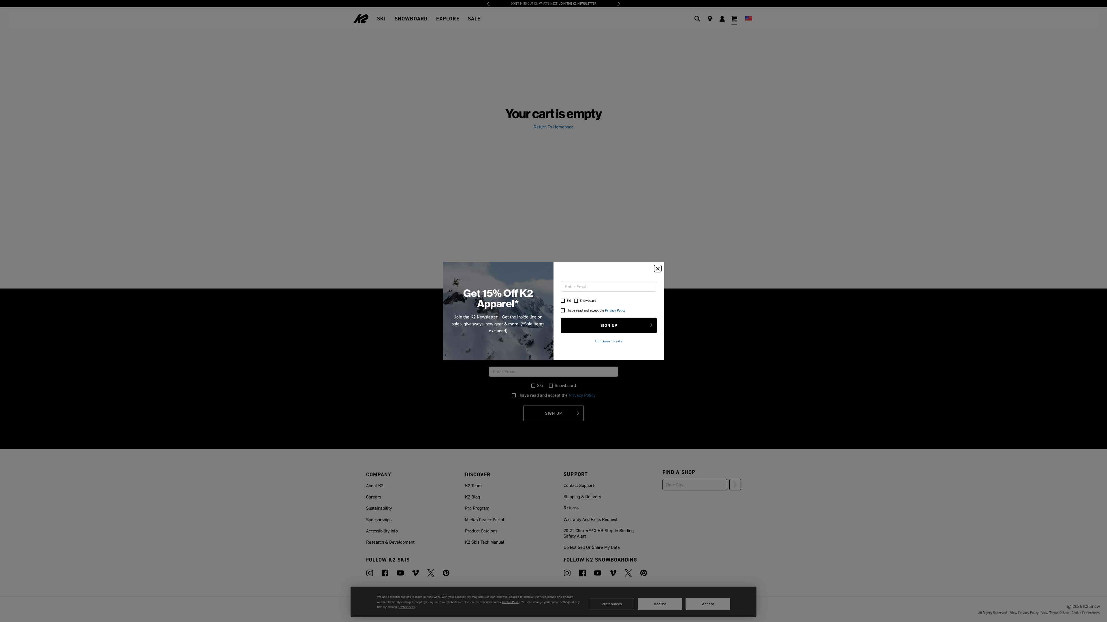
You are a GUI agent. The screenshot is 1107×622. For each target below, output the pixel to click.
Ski (568, 300)
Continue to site (609, 341)
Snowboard (588, 300)
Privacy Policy (615, 310)
